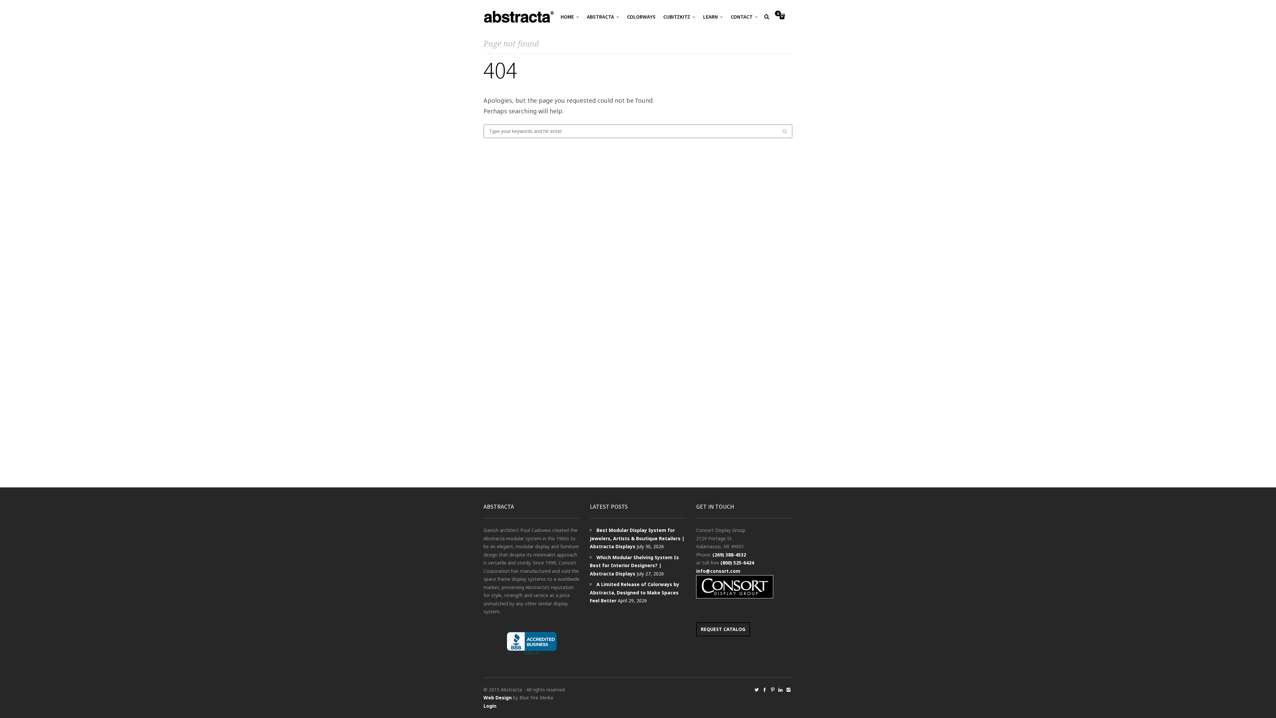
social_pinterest (773, 690)
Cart (778, 14)
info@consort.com (718, 571)
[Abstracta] (519, 17)
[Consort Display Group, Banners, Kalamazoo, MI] (532, 643)
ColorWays (641, 16)
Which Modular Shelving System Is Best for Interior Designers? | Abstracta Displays (634, 565)
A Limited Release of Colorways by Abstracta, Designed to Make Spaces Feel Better (634, 592)
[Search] (784, 131)
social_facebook (765, 690)
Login (489, 706)
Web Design (497, 697)
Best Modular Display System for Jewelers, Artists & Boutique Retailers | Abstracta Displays (637, 538)
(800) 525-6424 (737, 563)
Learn (710, 16)
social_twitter (757, 690)
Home (567, 16)
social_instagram (789, 690)
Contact (742, 16)
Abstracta (600, 16)
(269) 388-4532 (729, 555)
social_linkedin (781, 690)
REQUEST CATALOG (723, 629)
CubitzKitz (676, 16)
